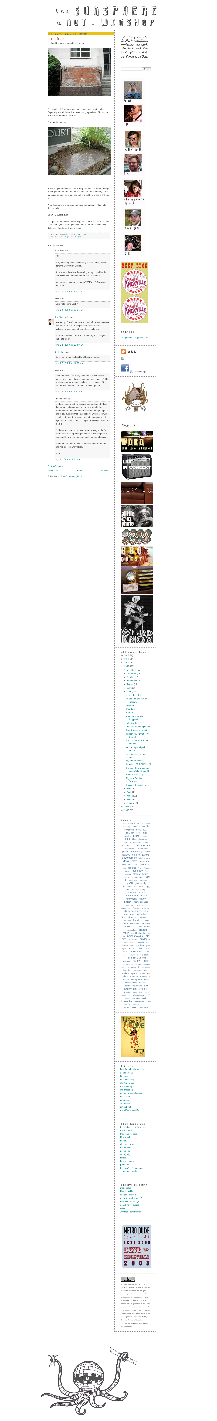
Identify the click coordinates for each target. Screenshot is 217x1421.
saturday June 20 (134, 723)
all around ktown (127, 1144)
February (131, 799)
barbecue (129, 829)
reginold (126, 961)
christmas (140, 845)
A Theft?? (56, 39)
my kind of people (134, 760)
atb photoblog (126, 1090)
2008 (126, 806)
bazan (145, 830)
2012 (126, 655)
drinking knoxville (128, 1195)
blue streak (125, 1137)
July (129, 688)
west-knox (139, 1001)
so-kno (125, 973)
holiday (128, 901)
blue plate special (139, 839)
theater (127, 992)
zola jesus (144, 1008)
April (129, 792)
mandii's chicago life (129, 1110)
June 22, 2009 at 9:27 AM (68, 291)
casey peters (126, 1147)
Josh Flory (59, 352)
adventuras (125, 1103)
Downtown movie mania (137, 730)
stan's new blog (127, 1083)
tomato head (137, 992)
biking (136, 835)
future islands (128, 877)
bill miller (145, 836)
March (130, 796)
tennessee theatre (133, 986)
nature (126, 933)
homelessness (141, 902)
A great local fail (133, 695)
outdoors (145, 939)
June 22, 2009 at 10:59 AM (69, 345)
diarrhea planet (144, 858)
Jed (138, 905)
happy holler (138, 887)
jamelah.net (125, 1107)
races (125, 955)
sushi (146, 979)
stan (125, 976)
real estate (144, 955)
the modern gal (127, 1086)
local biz (138, 920)
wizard (127, 1008)
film (139, 868)
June (129, 691)
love (147, 920)
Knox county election (136, 911)
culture (136, 854)
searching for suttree (129, 1205)
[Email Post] (87, 234)
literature (143, 917)
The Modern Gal (62, 317)
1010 (124, 823)
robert (146, 960)
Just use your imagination (138, 727)
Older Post (105, 470)
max (134, 926)
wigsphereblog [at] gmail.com (134, 337)
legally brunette (127, 1161)
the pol (78, 237)
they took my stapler (129, 1134)
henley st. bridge (139, 889)
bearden (130, 832)
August (130, 684)
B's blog (124, 1076)
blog (127, 838)
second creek (133, 967)
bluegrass (127, 842)
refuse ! (123, 1158)
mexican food (131, 930)
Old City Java (133, 939)
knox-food (142, 914)
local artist (127, 920)
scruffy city (125, 1154)
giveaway (144, 880)
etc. (136, 865)
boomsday (137, 842)
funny (145, 874)
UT (148, 995)
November (132, 673)
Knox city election (141, 908)
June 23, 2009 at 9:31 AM (68, 391)
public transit (136, 951)
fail (149, 865)
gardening (139, 877)
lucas (125, 923)
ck (148, 845)
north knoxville (135, 936)
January (131, 803)
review (136, 960)
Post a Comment (55, 466)
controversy (136, 851)
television (143, 983)
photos (70, 237)
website (136, 998)
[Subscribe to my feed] (128, 353)
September (132, 680)
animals (136, 826)
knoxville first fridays (129, 1201)
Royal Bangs (128, 964)
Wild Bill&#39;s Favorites (138, 1005)
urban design (138, 995)
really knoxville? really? (131, 1198)
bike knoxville (126, 1191)
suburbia (134, 976)
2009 (126, 666)
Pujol (147, 952)
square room (144, 973)
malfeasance (126, 1130)
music (143, 929)
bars (138, 829)
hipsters (132, 892)
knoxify (123, 1141)
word (135, 1007)
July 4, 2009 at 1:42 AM (68, 459)
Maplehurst (135, 923)
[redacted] (124, 1164)
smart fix (146, 970)
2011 (126, 659)
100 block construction (130, 1212)
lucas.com (125, 1096)
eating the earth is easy (131, 1093)
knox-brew (129, 914)
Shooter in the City (134, 774)
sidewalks (137, 970)
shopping (126, 970)
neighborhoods (138, 933)
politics (140, 948)
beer (138, 833)
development (129, 857)
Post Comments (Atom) (71, 476)
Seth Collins (145, 967)
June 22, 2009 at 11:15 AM (69, 363)
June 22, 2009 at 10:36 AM (69, 310)
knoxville (127, 917)
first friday (137, 870)
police (131, 948)
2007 (126, 810)
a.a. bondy (146, 823)
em (130, 864)
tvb (129, 995)
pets (132, 945)
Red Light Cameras (136, 957)
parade (140, 942)
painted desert (129, 942)
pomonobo (125, 1151)
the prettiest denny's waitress (133, 1127)
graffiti (130, 883)
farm (124, 868)
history (142, 898)
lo (149, 917)
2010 (126, 663)
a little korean (134, 823)
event (143, 864)
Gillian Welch (133, 880)
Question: (130, 705)
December (132, 670)
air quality (126, 827)
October (131, 677)
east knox (144, 861)
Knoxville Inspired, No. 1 (137, 785)
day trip (145, 855)
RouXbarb (130, 709)
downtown (61, 237)
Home (79, 470)
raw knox (134, 955)
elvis (124, 865)
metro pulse (125, 1188)
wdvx (127, 998)
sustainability (131, 983)
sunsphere (136, 979)
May (129, 788)
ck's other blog (127, 1079)
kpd (136, 917)
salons (138, 964)
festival (132, 867)
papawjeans (125, 1100)
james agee (130, 905)
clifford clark (130, 849)
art (143, 826)
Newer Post (53, 470)
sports (134, 973)
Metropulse (144, 926)
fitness (136, 874)
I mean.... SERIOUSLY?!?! (138, 764)
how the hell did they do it (132, 1069)
